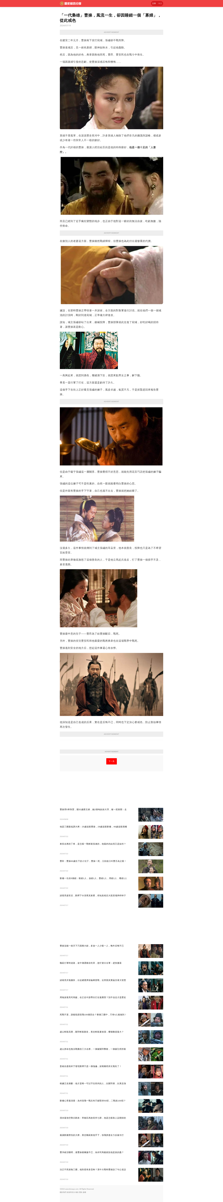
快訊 (160, 3)
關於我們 (63, 1192)
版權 (84, 1192)
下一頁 (112, 761)
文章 (154, 3)
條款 (77, 1192)
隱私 (80, 1192)
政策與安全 (71, 1192)
